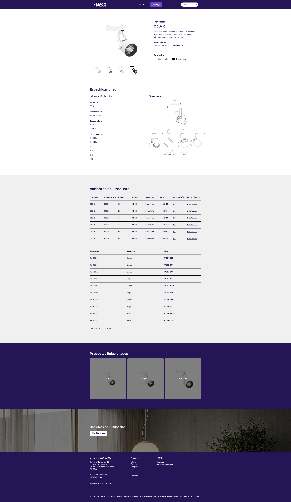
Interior (134, 462)
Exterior (134, 464)
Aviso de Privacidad (165, 464)
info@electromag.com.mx (100, 483)
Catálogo (134, 476)
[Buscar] (196, 5)
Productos (135, 458)
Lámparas (135, 467)
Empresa (160, 462)
